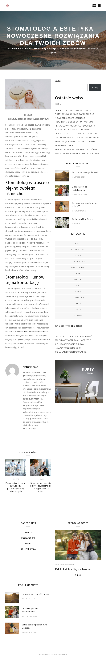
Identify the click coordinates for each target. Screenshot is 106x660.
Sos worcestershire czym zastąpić (73, 336)
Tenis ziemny (61, 326)
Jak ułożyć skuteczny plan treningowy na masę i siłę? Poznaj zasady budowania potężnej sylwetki (77, 141)
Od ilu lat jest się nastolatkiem (71, 352)
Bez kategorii (77, 249)
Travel (78, 304)
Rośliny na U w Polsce (82, 219)
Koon (58, 104)
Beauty (78, 243)
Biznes (78, 255)
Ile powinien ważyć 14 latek (85, 172)
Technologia (77, 298)
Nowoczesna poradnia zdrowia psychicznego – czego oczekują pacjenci (40, 487)
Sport (78, 291)
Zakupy (77, 310)
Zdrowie (28, 115)
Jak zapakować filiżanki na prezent (73, 340)
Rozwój (78, 285)
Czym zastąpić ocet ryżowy (69, 344)
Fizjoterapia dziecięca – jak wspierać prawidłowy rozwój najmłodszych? (15, 487)
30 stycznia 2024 (79, 194)
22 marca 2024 (78, 223)
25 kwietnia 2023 (79, 211)
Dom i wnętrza (78, 261)
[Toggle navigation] (99, 5)
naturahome (16, 119)
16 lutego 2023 (78, 177)
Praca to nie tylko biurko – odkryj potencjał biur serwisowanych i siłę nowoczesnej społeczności (74, 114)
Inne (78, 273)
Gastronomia (77, 267)
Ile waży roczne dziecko (68, 348)
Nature (77, 279)
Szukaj (58, 81)
